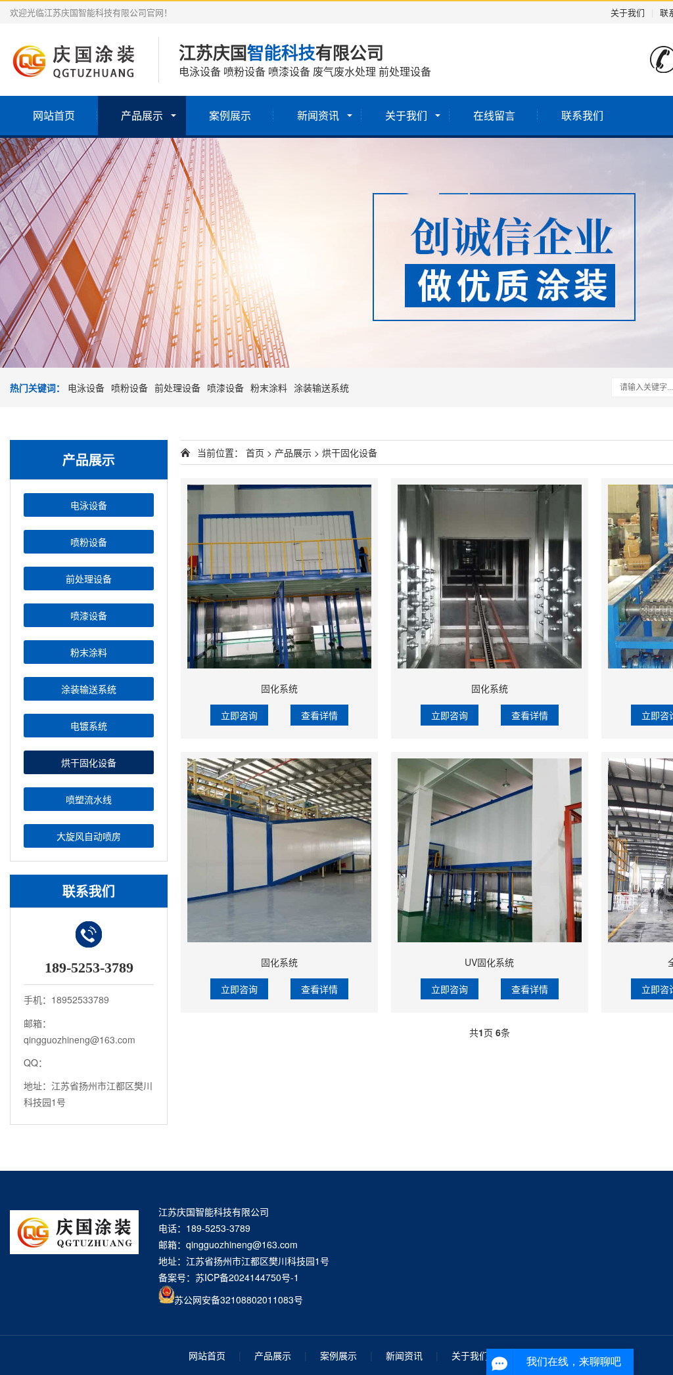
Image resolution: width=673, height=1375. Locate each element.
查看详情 (319, 715)
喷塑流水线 (89, 799)
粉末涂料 (268, 387)
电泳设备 (86, 387)
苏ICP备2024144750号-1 (247, 1277)
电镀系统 (88, 725)
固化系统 (279, 688)
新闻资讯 (318, 115)
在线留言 (494, 115)
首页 (255, 452)
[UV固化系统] (490, 850)
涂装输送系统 (321, 387)
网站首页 (54, 115)
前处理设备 (177, 387)
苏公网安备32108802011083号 (238, 1299)
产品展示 (142, 115)
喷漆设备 (225, 387)
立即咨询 (239, 715)
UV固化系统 (489, 962)
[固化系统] (279, 576)
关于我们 (628, 12)
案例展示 (230, 115)
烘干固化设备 (88, 762)
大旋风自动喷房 (89, 835)
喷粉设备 (129, 387)
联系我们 (582, 115)
